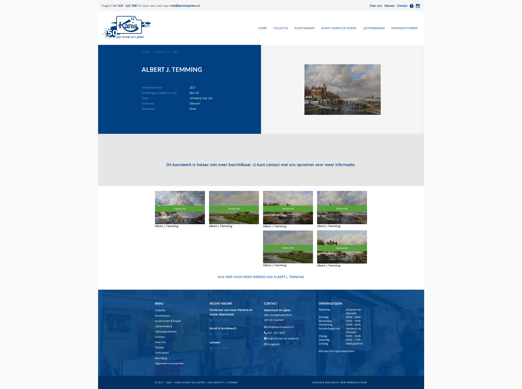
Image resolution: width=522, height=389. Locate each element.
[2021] (342, 89)
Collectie (280, 28)
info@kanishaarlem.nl (280, 327)
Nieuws (389, 6)
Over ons (375, 6)
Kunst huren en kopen (338, 28)
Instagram (273, 344)
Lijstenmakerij (374, 28)
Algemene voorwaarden (169, 363)
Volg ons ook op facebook (283, 338)
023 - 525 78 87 (276, 333)
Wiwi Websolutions (354, 382)
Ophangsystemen (404, 28)
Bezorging (161, 358)
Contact (402, 6)
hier (326, 351)
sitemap (232, 382)
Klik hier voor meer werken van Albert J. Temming (261, 277)
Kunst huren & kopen (168, 321)
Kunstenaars (304, 28)
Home (262, 28)
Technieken (162, 353)
